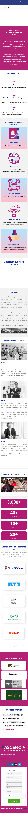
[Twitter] (19, 764)
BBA (14, 84)
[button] (11, 733)
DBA (14, 109)
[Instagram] (15, 764)
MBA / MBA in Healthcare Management (14, 98)
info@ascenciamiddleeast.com (21, 4)
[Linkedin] (12, 764)
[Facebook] (8, 764)
